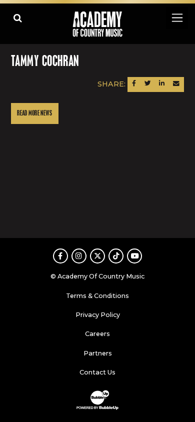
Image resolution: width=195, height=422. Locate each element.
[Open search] (17, 17)
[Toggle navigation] (177, 17)
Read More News (34, 113)
